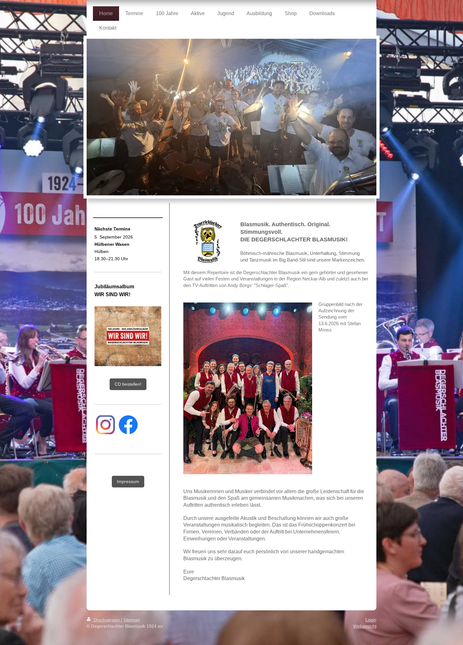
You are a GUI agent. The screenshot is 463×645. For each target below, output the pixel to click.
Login (370, 619)
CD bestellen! (128, 384)
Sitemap (131, 619)
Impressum (128, 481)
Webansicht (364, 626)
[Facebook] (128, 425)
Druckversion (106, 619)
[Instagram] (105, 425)
